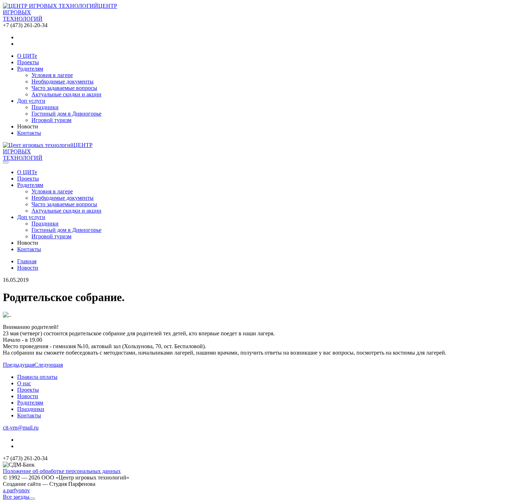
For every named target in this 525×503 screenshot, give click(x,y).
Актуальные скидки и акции (66, 94)
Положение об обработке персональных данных (62, 471)
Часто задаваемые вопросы (64, 88)
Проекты (28, 390)
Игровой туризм (51, 120)
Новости (27, 268)
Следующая (48, 365)
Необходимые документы (62, 81)
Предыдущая (18, 365)
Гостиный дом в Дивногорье (66, 114)
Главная (26, 261)
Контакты (29, 415)
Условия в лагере (52, 75)
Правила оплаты (37, 377)
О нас (24, 383)
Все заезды (16, 497)
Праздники (45, 107)
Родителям (30, 403)
